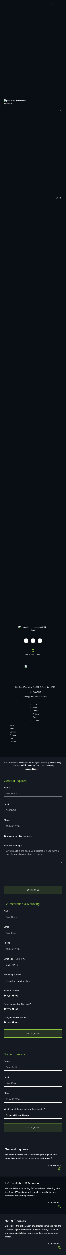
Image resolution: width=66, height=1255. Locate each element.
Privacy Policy (55, 763)
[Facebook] (33, 640)
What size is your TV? (14, 959)
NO (16, 996)
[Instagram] (26, 640)
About (35, 708)
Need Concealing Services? (17, 1004)
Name (7, 788)
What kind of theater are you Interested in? (24, 1109)
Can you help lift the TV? (16, 1017)
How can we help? (13, 846)
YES (8, 996)
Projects (36, 714)
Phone (7, 820)
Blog (34, 717)
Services (36, 711)
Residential (11, 836)
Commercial (27, 836)
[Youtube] (40, 640)
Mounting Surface (12, 975)
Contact (36, 720)
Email (6, 804)
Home (35, 704)
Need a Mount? (11, 991)
